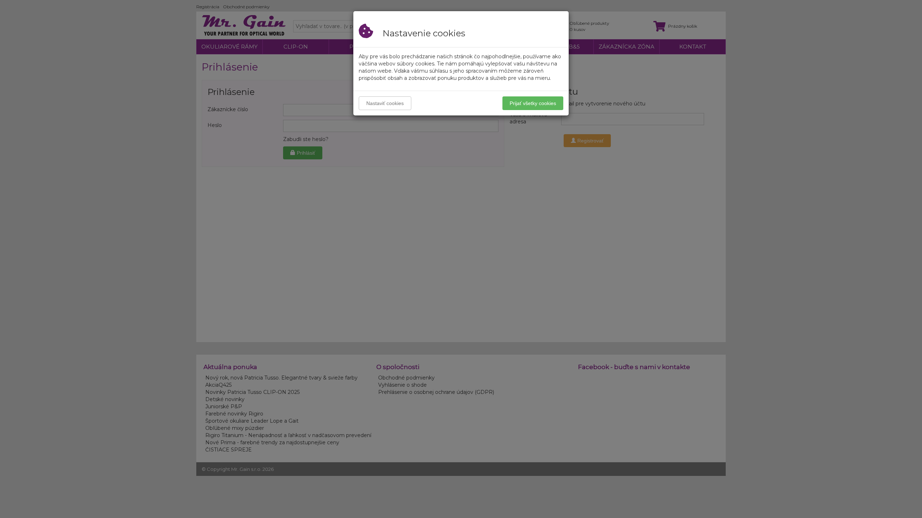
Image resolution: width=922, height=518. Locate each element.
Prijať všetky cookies (533, 103)
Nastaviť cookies (385, 103)
